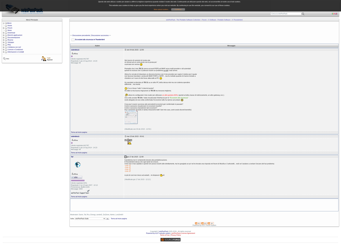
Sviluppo (11, 42)
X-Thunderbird (237, 20)
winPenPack (163, 231)
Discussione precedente (81, 35)
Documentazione (14, 38)
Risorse (10, 40)
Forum (10, 28)
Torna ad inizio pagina (79, 132)
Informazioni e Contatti (16, 52)
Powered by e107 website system (158, 233)
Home (10, 26)
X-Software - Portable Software (219, 20)
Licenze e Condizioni (15, 49)
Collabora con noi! (14, 47)
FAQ (9, 45)
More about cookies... (161, 9)
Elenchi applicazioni (15, 35)
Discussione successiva (100, 35)
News (10, 30)
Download (11, 33)
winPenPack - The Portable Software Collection (183, 20)
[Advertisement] (118, 28)
